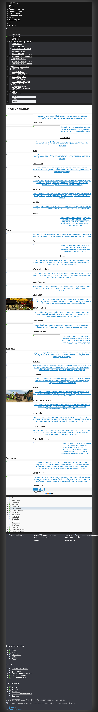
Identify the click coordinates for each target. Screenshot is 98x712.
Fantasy (12, 7)
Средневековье (15, 15)
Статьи (12, 91)
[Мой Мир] (50, 493)
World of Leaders (41, 269)
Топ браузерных (19, 76)
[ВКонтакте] (46, 493)
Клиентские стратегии (21, 41)
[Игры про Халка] (21, 588)
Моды (14, 96)
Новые (12, 66)
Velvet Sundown (40, 331)
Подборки (16, 94)
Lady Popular (39, 282)
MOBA (11, 17)
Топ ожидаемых (19, 86)
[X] (52, 493)
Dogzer (36, 241)
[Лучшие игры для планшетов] (52, 588)
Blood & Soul (38, 472)
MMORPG (16, 43)
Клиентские (15, 34)
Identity (36, 176)
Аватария (37, 122)
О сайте (12, 707)
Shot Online (38, 413)
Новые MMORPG (19, 68)
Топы (11, 76)
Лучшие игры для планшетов (70, 538)
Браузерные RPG (19, 58)
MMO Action (17, 51)
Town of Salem (39, 307)
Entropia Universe (41, 439)
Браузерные (14, 56)
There (35, 387)
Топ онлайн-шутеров (21, 89)
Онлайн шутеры (16, 11)
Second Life (38, 485)
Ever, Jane (10, 348)
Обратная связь (15, 709)
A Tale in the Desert (42, 400)
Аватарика (11, 458)
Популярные (14, 3)
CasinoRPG (65, 137)
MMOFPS (15, 39)
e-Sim (35, 213)
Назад (35, 489)
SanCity (36, 189)
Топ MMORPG (18, 78)
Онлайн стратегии (16, 9)
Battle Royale (14, 19)
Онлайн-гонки (18, 53)
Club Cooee (38, 163)
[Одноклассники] (48, 493)
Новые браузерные (20, 66)
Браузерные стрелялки (22, 56)
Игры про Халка (36, 538)
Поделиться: (39, 492)
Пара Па (37, 374)
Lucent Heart (39, 426)
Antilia (36, 202)
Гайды (14, 99)
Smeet (63, 256)
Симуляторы (14, 13)
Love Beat (37, 294)
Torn (35, 150)
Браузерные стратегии (22, 61)
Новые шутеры (18, 71)
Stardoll (36, 361)
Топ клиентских (19, 81)
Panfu (8, 230)
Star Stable (38, 320)
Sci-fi (11, 5)
